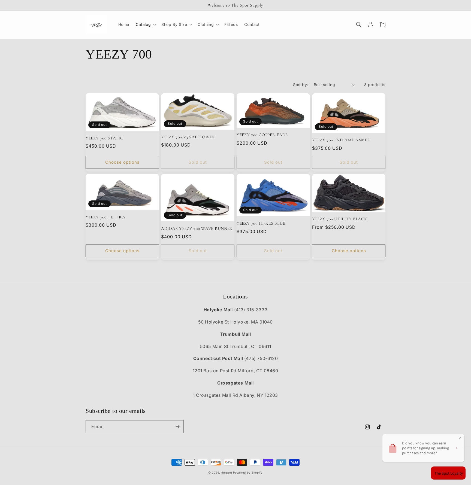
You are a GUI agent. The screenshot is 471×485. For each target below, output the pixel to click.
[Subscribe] (177, 426)
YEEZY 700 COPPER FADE (262, 134)
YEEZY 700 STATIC (104, 138)
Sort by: (300, 84)
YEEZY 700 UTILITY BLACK (339, 218)
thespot (226, 472)
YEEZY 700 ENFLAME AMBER (341, 140)
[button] (145, 24)
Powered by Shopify (248, 472)
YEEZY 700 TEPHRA (105, 217)
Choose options (122, 162)
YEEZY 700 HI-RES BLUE (261, 223)
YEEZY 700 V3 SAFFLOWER (188, 137)
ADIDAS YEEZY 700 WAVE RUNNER (197, 228)
